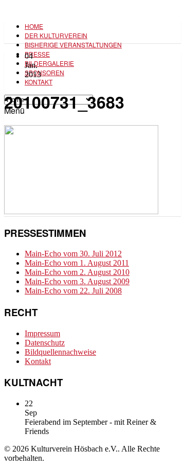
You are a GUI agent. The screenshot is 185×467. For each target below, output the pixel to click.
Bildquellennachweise (60, 352)
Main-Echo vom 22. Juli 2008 (73, 290)
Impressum (42, 333)
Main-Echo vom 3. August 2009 (77, 281)
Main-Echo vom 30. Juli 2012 (73, 253)
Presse (37, 53)
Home (34, 26)
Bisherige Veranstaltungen (73, 44)
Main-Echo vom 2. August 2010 (77, 272)
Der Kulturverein (56, 35)
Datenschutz (45, 342)
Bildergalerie (49, 63)
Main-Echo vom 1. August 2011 (77, 262)
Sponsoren (44, 72)
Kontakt (38, 81)
